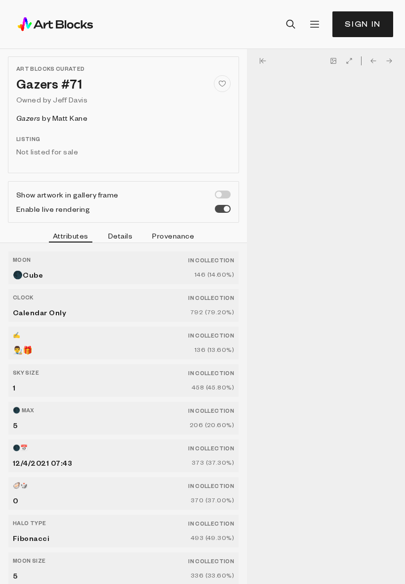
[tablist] (123, 237)
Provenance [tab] (173, 235)
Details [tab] (120, 235)
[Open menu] (315, 24)
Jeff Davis (70, 99)
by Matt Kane (51, 117)
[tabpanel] (123, 413)
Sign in (363, 24)
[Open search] (291, 24)
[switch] (223, 194)
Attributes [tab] (70, 235)
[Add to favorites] (222, 83)
